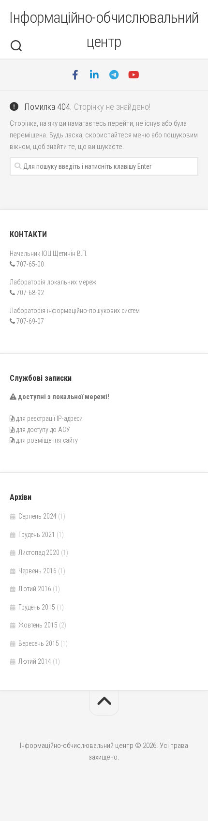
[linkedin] (94, 75)
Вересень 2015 (38, 643)
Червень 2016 (37, 571)
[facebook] (75, 75)
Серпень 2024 (37, 516)
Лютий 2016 (34, 589)
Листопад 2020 (38, 552)
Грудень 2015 (36, 607)
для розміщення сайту (47, 440)
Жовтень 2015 (38, 625)
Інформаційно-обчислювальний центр (104, 29)
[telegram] (113, 75)
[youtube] (133, 75)
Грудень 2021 (36, 534)
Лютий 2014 (34, 661)
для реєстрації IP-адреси (49, 418)
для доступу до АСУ (43, 429)
